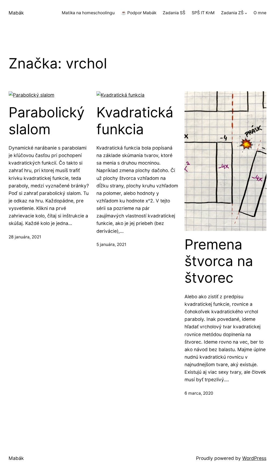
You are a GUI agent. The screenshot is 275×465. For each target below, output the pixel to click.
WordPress (254, 458)
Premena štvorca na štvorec (218, 261)
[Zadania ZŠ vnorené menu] (246, 13)
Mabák (16, 13)
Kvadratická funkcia (134, 120)
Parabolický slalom (47, 120)
